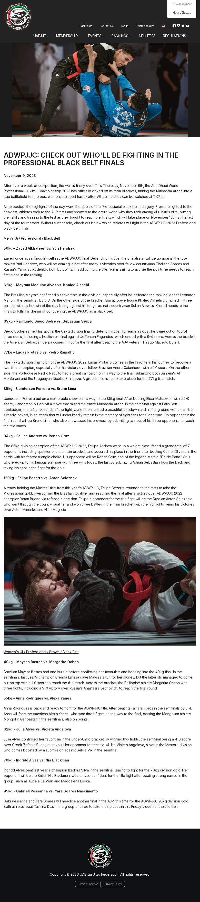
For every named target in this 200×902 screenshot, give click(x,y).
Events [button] (95, 36)
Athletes (147, 36)
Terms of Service (88, 884)
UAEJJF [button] (40, 36)
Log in (125, 26)
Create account (145, 26)
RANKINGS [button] (120, 36)
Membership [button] (67, 36)
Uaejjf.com (86, 26)
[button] (163, 26)
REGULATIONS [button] (175, 36)
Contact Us (107, 26)
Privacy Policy (113, 884)
